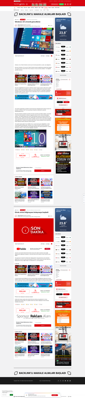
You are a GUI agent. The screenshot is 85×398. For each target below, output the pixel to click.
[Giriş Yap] (68, 4)
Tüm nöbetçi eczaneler (62, 107)
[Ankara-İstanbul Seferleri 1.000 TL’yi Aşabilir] (63, 165)
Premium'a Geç (55, 4)
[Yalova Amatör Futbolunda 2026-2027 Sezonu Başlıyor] (63, 355)
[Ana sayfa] (14, 7)
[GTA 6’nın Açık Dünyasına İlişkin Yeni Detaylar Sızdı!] (20, 197)
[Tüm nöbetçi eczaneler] (69, 79)
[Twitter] (60, 381)
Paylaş (70, 396)
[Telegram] (68, 381)
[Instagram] (63, 381)
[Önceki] (69, 10)
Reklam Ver (61, 4)
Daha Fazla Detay (63, 39)
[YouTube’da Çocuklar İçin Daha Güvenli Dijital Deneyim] (46, 80)
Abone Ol (42, 170)
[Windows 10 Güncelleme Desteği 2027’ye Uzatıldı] (46, 197)
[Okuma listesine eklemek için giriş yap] (51, 56)
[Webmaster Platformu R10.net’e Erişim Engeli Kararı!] (34, 80)
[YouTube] (65, 381)
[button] (65, 4)
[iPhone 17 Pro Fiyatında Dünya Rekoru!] (21, 80)
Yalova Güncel (20, 24)
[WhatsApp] (70, 381)
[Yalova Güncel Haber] (19, 4)
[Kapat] (59, 394)
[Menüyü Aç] (27, 4)
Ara (59, 104)
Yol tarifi (66, 104)
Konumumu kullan (65, 79)
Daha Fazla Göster (63, 75)
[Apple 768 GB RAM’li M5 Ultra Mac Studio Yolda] (33, 197)
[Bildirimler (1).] (84, 202)
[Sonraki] (70, 11)
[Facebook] (58, 381)
